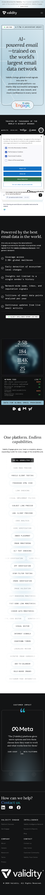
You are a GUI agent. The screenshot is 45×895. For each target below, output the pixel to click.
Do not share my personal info (22, 184)
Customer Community (31, 853)
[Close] (41, 136)
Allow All (22, 174)
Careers (4, 848)
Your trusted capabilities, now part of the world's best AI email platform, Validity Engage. (22, 4)
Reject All (22, 168)
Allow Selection (22, 179)
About (3, 843)
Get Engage (5, 829)
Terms (3, 857)
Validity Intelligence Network (24, 248)
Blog (25, 833)
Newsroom (5, 853)
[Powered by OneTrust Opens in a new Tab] (35, 190)
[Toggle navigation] (41, 13)
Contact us (28, 843)
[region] (22, 163)
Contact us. (11, 802)
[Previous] (11, 774)
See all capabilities (21, 460)
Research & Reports (30, 829)
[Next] (34, 774)
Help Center (28, 848)
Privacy (3, 862)
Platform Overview (7, 824)
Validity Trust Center (31, 857)
